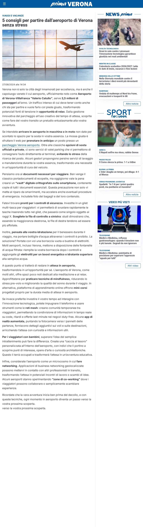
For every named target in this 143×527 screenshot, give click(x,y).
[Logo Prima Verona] (71, 4)
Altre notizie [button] (132, 103)
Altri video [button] (133, 265)
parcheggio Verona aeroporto (21, 145)
